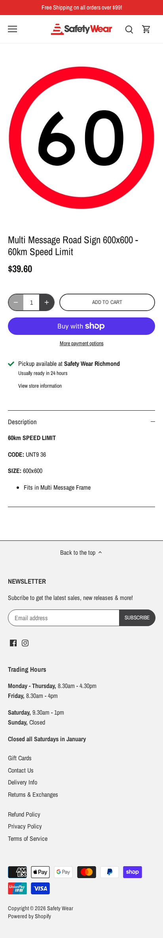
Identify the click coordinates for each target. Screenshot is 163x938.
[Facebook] (13, 642)
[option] (81, 141)
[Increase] (46, 302)
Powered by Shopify (29, 916)
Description (22, 421)
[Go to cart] (146, 29)
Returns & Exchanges (33, 794)
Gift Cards (20, 757)
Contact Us (21, 770)
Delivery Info (22, 782)
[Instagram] (25, 642)
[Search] (129, 29)
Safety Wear (60, 908)
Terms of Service (27, 838)
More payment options (82, 343)
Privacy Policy (25, 826)
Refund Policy (24, 814)
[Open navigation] (12, 29)
